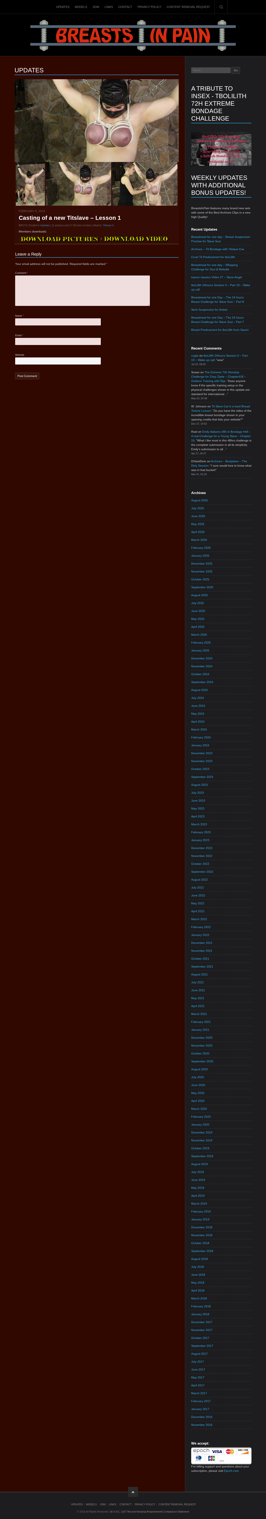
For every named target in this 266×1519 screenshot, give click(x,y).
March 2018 (199, 1298)
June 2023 (198, 800)
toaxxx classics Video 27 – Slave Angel (216, 277)
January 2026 (200, 555)
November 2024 (201, 666)
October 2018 (200, 1243)
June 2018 (198, 1274)
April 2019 (197, 1195)
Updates (62, 7)
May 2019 (197, 1187)
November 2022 (201, 856)
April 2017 (197, 1385)
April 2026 (197, 532)
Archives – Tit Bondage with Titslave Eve (217, 249)
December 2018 (201, 1227)
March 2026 (199, 539)
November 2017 (201, 1330)
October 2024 (200, 674)
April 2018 (197, 1290)
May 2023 (197, 808)
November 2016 (201, 1424)
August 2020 (199, 1069)
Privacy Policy (149, 7)
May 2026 (197, 524)
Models (81, 7)
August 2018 (199, 1259)
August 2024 (199, 690)
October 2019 (200, 1148)
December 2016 (201, 1417)
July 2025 (197, 603)
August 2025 (199, 595)
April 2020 (197, 1100)
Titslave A (108, 225)
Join (95, 7)
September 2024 (202, 682)
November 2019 (201, 1140)
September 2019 (202, 1156)
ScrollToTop (133, 1492)
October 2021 (200, 958)
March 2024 (199, 729)
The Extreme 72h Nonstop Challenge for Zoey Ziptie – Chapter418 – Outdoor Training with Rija (218, 377)
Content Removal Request (188, 7)
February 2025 (201, 642)
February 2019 (201, 1211)
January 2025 (200, 650)
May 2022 (197, 903)
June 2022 (198, 895)
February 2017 (201, 1401)
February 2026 (201, 547)
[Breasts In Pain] (133, 34)
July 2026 (197, 508)
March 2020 (199, 1108)
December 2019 (201, 1132)
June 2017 (198, 1369)
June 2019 (198, 1180)
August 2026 (199, 500)
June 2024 (198, 705)
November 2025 (201, 571)
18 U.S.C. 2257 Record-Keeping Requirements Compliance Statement (149, 1511)
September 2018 (202, 1251)
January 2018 (200, 1314)
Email (19, 335)
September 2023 (202, 777)
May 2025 (197, 618)
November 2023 (201, 761)
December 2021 (201, 942)
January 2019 (200, 1219)
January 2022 (200, 935)
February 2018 (201, 1306)
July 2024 (197, 698)
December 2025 (201, 563)
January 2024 (200, 745)
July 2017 (197, 1361)
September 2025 (202, 587)
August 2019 (199, 1164)
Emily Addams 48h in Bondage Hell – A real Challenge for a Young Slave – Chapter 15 (221, 436)
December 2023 (201, 753)
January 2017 (200, 1409)
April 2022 (197, 911)
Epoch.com (231, 1470)
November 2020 (201, 1045)
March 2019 (199, 1203)
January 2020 (200, 1124)
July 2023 (197, 792)
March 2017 (199, 1393)
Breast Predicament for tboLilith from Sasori (220, 329)
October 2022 (200, 863)
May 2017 (197, 1377)
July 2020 (197, 1077)
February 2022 (201, 927)
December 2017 (201, 1322)
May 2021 (197, 998)
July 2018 (197, 1266)
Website (19, 354)
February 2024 (201, 737)
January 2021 (200, 1029)
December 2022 (201, 848)
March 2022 (199, 919)
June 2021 (198, 990)
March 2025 (199, 634)
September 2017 (202, 1345)
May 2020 (197, 1093)
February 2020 (201, 1116)
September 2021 (202, 966)
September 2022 (202, 871)
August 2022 (199, 879)
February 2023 (201, 832)
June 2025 (198, 611)
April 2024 (197, 721)
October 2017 (200, 1338)
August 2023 (199, 784)
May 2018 (197, 1282)
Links (109, 7)
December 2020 (201, 1037)
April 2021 (197, 1006)
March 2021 (199, 1014)
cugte (194, 355)
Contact (125, 7)
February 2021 (201, 1021)
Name (19, 315)
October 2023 (200, 769)
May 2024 (197, 713)
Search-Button (220, 7)
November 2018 (201, 1235)
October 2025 (200, 579)
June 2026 (198, 516)
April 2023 (197, 816)
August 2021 (199, 974)
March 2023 (199, 824)
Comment (21, 273)
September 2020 (202, 1061)
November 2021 (201, 950)
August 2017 (199, 1353)
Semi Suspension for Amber (209, 309)
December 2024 (201, 658)
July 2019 (197, 1172)
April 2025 (197, 626)
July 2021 (197, 982)
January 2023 (200, 840)
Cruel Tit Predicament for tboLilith (213, 257)
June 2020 (198, 1085)
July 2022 (197, 887)
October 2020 (200, 1053)
